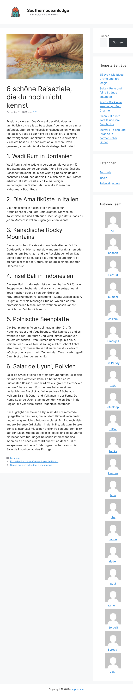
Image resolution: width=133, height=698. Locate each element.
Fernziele (15, 458)
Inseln (103, 178)
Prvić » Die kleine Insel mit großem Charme (111, 106)
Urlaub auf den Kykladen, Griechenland (31, 465)
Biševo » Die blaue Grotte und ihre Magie (112, 79)
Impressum (78, 689)
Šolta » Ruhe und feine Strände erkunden (111, 92)
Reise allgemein (110, 183)
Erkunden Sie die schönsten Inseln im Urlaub (34, 461)
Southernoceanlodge (48, 10)
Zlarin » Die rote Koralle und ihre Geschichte (110, 120)
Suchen (104, 36)
